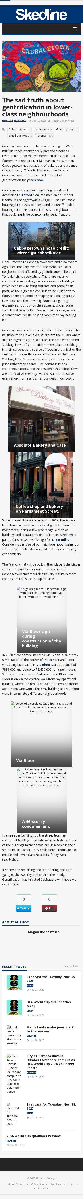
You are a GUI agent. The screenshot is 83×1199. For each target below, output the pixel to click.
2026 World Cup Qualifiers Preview (34, 1136)
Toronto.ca (30, 195)
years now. (35, 180)
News (30, 985)
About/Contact (16, 1184)
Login (71, 1184)
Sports (31, 1036)
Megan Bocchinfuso (63, 120)
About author (15, 922)
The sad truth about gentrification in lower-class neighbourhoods (37, 107)
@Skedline (37, 1184)
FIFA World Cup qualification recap (49, 1004)
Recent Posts (14, 967)
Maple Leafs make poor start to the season (50, 1029)
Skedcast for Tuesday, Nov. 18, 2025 (51, 1106)
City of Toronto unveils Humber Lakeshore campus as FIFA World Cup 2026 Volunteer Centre (51, 1062)
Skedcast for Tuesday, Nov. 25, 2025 (51, 979)
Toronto (20, 121)
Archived (39, 1188)
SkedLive (55, 1184)
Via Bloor (43, 664)
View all (69, 966)
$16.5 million (61, 539)
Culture (7, 121)
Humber (31, 1072)
